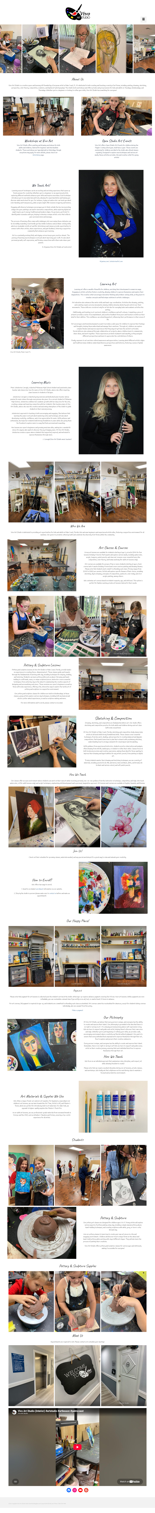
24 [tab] (108, 72)
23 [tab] (105, 72)
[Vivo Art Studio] (77, 12)
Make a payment (77, 1010)
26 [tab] (114, 72)
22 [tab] (102, 72)
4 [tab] (50, 72)
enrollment (39, 889)
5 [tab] (53, 72)
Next (152, 48)
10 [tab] (67, 72)
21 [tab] (99, 72)
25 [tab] (111, 72)
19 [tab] (93, 72)
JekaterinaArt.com (116, 261)
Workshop (36, 155)
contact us (52, 893)
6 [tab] (55, 72)
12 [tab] (73, 72)
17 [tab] (87, 72)
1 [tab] (41, 72)
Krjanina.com (104, 261)
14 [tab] (79, 72)
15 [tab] (82, 72)
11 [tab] (70, 72)
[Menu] (143, 20)
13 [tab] (76, 72)
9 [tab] (64, 72)
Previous (3, 48)
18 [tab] (90, 72)
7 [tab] (58, 72)
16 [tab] (85, 72)
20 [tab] (96, 72)
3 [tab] (47, 72)
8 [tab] (61, 72)
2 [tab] (44, 72)
